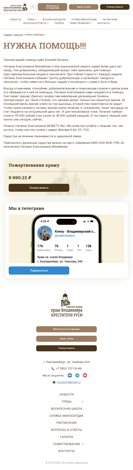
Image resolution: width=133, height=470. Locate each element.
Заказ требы (84, 7)
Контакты (103, 23)
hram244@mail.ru (69, 382)
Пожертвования (79, 23)
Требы (30, 19)
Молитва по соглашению (52, 7)
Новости (15, 19)
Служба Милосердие (84, 19)
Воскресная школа (54, 19)
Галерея (59, 23)
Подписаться (39, 270)
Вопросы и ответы (34, 23)
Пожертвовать (115, 7)
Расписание (110, 19)
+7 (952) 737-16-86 (68, 368)
